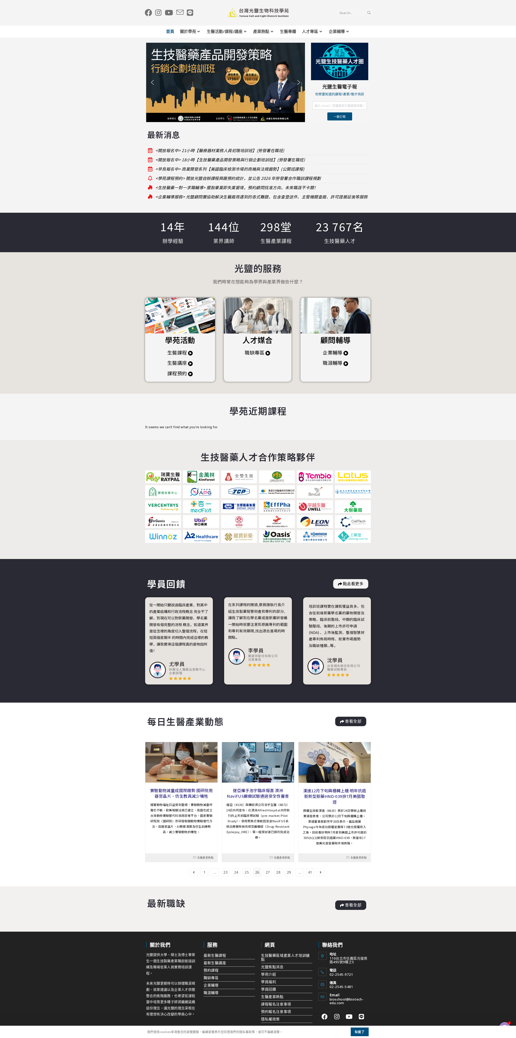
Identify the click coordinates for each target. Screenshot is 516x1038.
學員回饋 (268, 989)
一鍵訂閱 (340, 116)
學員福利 (268, 981)
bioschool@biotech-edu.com (346, 1001)
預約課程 (211, 970)
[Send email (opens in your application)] (180, 12)
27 (268, 872)
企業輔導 (211, 985)
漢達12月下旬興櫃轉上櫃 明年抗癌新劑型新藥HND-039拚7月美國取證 (334, 796)
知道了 (360, 1032)
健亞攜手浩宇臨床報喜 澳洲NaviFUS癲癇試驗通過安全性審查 (258, 793)
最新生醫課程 (215, 955)
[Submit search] (369, 13)
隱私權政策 (270, 1019)
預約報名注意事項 (276, 1011)
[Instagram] (336, 1016)
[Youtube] (349, 1016)
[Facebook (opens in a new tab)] (148, 12)
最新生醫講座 (215, 962)
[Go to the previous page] (194, 872)
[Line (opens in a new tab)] (190, 12)
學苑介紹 (268, 974)
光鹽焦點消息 (272, 966)
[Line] (361, 1016)
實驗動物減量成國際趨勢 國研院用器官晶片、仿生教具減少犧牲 (181, 793)
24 (236, 872)
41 (310, 872)
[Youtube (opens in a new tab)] (169, 12)
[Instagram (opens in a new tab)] (158, 12)
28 (278, 872)
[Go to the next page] (320, 872)
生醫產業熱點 (205, 857)
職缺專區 (211, 977)
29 (289, 872)
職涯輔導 (211, 992)
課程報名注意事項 (276, 1004)
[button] (225, 82)
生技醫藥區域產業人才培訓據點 (285, 957)
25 (246, 872)
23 (225, 872)
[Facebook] (324, 1016)
